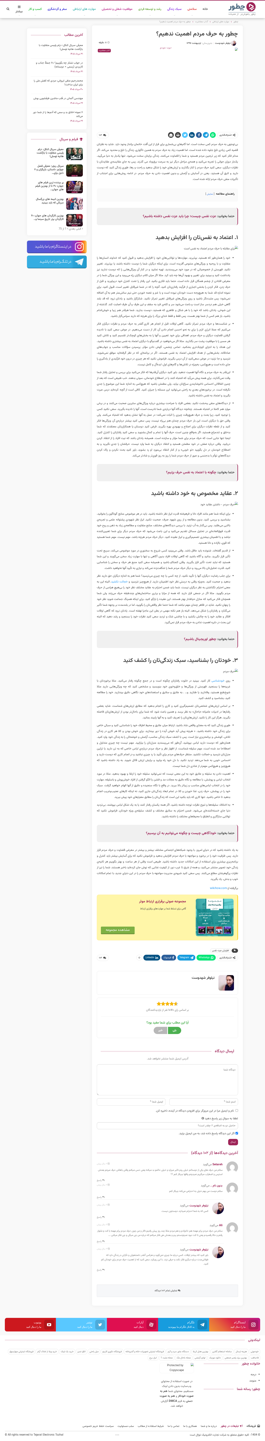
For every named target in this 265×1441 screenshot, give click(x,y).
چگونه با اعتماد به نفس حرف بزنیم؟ (191, 472)
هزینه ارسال (241, 1351)
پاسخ (99, 1180)
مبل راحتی (94, 1351)
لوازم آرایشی (200, 1358)
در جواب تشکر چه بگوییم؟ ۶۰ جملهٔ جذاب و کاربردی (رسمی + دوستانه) (59, 65)
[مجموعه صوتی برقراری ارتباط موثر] (215, 917)
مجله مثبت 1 (167, 1358)
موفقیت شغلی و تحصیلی (117, 9)
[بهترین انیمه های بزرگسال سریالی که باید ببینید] (74, 204)
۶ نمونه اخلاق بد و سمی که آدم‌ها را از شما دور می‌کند (58, 114)
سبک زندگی (174, 9)
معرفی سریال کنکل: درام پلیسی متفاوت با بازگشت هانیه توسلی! (61, 47)
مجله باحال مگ (184, 1358)
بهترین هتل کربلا (200, 1351)
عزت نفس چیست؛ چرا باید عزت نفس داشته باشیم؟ (179, 216)
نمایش (210, 194)
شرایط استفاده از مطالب (151, 1426)
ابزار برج (153, 1358)
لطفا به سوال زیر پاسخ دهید (221, 1118)
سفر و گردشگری (57, 9)
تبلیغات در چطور (230, 1426)
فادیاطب (255, 1358)
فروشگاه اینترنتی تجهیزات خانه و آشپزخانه (145, 1351)
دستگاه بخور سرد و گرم (178, 1351)
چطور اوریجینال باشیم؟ (200, 639)
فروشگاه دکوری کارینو (112, 1351)
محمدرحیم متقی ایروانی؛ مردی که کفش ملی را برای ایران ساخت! (58, 83)
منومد (252, 1381)
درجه (253, 1374)
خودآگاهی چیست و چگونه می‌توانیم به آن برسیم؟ (181, 833)
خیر (160, 1030)
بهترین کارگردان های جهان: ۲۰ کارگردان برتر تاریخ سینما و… (47, 217)
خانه (205, 9)
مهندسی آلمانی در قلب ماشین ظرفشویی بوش (58, 98)
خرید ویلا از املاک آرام (47, 1351)
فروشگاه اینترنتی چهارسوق (21, 1351)
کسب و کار (35, 9)
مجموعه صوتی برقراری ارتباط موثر (162, 901)
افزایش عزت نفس (220, 950)
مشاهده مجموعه (118, 930)
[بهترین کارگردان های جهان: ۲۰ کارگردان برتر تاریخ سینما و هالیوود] (74, 220)
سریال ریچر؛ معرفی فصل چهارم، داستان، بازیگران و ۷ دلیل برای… (49, 169)
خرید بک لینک (67, 1351)
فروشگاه (251, 1426)
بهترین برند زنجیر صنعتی (236, 1358)
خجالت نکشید (119, 582)
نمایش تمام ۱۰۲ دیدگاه (166, 1291)
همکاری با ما (190, 1426)
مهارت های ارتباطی (84, 9)
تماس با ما (173, 1426)
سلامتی (192, 9)
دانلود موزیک (215, 1358)
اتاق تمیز (81, 1351)
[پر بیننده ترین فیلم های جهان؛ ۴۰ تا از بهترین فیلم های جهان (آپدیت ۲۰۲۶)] (74, 187)
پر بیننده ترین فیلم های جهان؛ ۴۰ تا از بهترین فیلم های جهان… (49, 186)
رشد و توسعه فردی (149, 9)
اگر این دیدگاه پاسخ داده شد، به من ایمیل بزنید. (207, 1133)
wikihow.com (218, 888)
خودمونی (255, 1351)
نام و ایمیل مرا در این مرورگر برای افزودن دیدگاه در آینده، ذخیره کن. (195, 1111)
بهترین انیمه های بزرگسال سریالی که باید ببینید (50, 201)
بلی (175, 1030)
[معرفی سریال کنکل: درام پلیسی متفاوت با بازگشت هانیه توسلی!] (74, 154)
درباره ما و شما (209, 1426)
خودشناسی (217, 681)
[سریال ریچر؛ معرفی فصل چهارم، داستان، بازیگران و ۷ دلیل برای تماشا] (74, 170)
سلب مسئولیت (126, 1426)
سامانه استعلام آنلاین (222, 1351)
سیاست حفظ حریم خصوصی (98, 1426)
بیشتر (19, 11)
